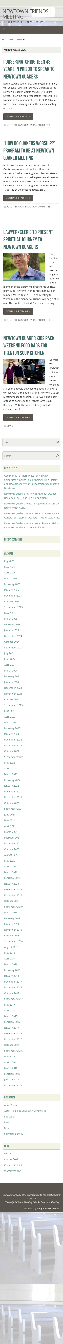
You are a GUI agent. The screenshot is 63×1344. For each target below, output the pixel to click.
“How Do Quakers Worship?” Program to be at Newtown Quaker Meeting (29, 150)
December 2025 (13, 595)
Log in (7, 1153)
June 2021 (9, 814)
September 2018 (13, 941)
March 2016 (10, 1068)
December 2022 (13, 739)
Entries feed (11, 1159)
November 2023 (13, 693)
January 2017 (11, 1027)
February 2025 (12, 624)
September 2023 (13, 705)
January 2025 (11, 630)
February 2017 (12, 1021)
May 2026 (9, 566)
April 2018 (10, 958)
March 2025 (10, 618)
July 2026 (9, 561)
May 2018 (9, 952)
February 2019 (12, 918)
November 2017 (13, 987)
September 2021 (13, 808)
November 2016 (13, 1039)
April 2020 (10, 866)
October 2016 (11, 1045)
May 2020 (9, 860)
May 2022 (9, 762)
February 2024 (12, 676)
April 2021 (10, 826)
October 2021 (11, 803)
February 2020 (12, 877)
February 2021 (12, 837)
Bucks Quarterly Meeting (46, 1202)
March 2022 (10, 774)
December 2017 (13, 981)
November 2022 (13, 745)
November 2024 (13, 636)
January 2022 (11, 785)
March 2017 (10, 1016)
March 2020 (10, 872)
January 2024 (11, 682)
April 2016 (10, 1062)
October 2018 (11, 935)
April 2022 (10, 768)
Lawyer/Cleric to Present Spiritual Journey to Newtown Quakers (28, 239)
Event (7, 1122)
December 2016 (13, 1033)
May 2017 (9, 1004)
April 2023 (10, 716)
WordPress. (54, 1208)
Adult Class (10, 1105)
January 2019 (11, 924)
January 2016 (11, 1079)
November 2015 (13, 1085)
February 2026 (12, 584)
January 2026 (11, 589)
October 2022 (11, 751)
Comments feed (13, 1165)
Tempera (41, 1208)
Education (9, 1116)
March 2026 (10, 578)
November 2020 (13, 843)
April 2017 (10, 1010)
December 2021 (13, 791)
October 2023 (11, 699)
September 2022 (13, 757)
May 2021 (9, 820)
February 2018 (12, 970)
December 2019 (13, 889)
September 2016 (13, 1050)
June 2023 (9, 710)
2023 (10, 39)
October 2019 (11, 901)
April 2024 (10, 664)
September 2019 (13, 906)
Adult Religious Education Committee (28, 125)
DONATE (31, 1198)
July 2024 (9, 653)
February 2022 (12, 780)
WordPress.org (12, 1170)
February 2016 (12, 1073)
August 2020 (11, 854)
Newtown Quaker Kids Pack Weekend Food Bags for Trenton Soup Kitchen (28, 345)
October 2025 (11, 601)
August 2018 (11, 947)
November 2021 (13, 797)
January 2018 (11, 975)
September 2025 (13, 607)
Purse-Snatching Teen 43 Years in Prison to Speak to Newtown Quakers (28, 69)
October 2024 (11, 641)
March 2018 (10, 964)
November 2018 (13, 929)
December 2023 (13, 687)
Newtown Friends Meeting (25, 14)
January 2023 (11, 733)
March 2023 (10, 722)
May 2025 (9, 613)
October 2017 (11, 993)
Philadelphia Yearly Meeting (18, 1202)
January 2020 (11, 883)
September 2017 (13, 998)
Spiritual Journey (13, 1133)
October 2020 (11, 849)
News (10, 426)
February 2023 (12, 728)
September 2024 (13, 647)
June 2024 (9, 659)
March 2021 (10, 831)
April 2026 (10, 572)
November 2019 (13, 895)
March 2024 (10, 670)
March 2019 (10, 912)
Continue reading (17, 116)
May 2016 (9, 1056)
